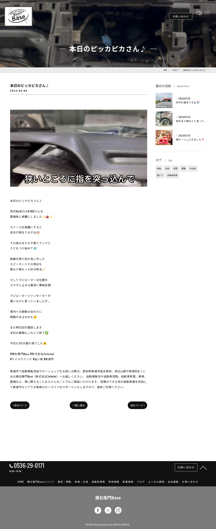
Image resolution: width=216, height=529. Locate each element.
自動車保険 (172, 175)
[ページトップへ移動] (203, 467)
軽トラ (160, 175)
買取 (184, 168)
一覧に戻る (78, 405)
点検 (167, 168)
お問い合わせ (181, 16)
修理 (175, 168)
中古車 (193, 168)
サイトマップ (108, 487)
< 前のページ (20, 405)
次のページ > (137, 405)
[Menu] (206, 12)
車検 (159, 168)
